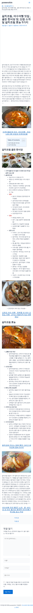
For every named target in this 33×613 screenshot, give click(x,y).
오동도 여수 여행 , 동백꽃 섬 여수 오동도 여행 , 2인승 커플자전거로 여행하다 (16, 315)
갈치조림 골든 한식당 (14, 143)
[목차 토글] (23, 140)
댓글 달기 (5, 25)
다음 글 (16, 521)
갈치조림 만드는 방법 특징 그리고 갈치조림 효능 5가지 (16, 446)
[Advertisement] (16, 44)
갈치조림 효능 (12, 145)
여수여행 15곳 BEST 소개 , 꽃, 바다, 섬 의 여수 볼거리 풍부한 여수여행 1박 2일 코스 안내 (16, 510)
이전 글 (16, 518)
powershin (7, 2)
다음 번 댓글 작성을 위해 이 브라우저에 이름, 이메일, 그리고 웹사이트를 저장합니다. (16, 584)
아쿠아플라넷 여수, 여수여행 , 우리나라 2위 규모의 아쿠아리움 (16, 133)
